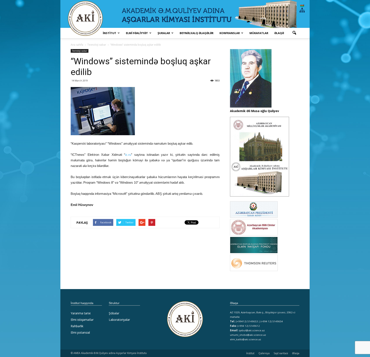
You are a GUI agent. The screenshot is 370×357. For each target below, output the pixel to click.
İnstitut (250, 353)
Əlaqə (279, 33)
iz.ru (128, 154)
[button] (294, 33)
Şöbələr (114, 313)
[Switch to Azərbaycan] (302, 5)
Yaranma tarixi (81, 313)
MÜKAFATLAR (258, 33)
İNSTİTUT (109, 33)
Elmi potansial (80, 332)
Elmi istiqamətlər (82, 320)
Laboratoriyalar (119, 320)
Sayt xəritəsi (281, 353)
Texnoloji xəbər (79, 50)
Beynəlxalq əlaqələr (196, 33)
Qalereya (264, 353)
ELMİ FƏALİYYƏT (137, 33)
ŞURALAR (164, 33)
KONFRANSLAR (229, 33)
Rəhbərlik (77, 326)
